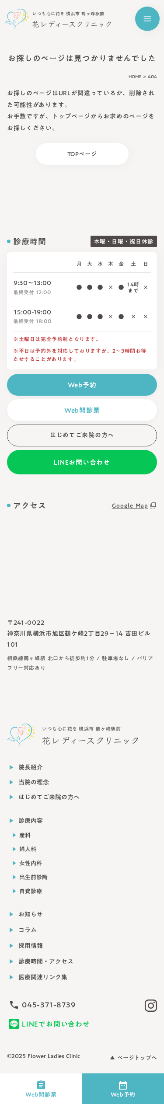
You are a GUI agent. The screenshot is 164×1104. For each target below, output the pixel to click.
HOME (135, 76)
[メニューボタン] (147, 19)
